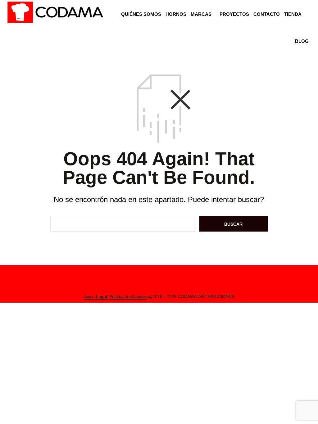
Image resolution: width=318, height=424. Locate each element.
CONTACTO (266, 14)
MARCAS (201, 14)
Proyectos (234, 14)
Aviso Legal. (96, 296)
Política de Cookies (128, 296)
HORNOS (176, 14)
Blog (302, 41)
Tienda (293, 14)
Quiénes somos (141, 14)
